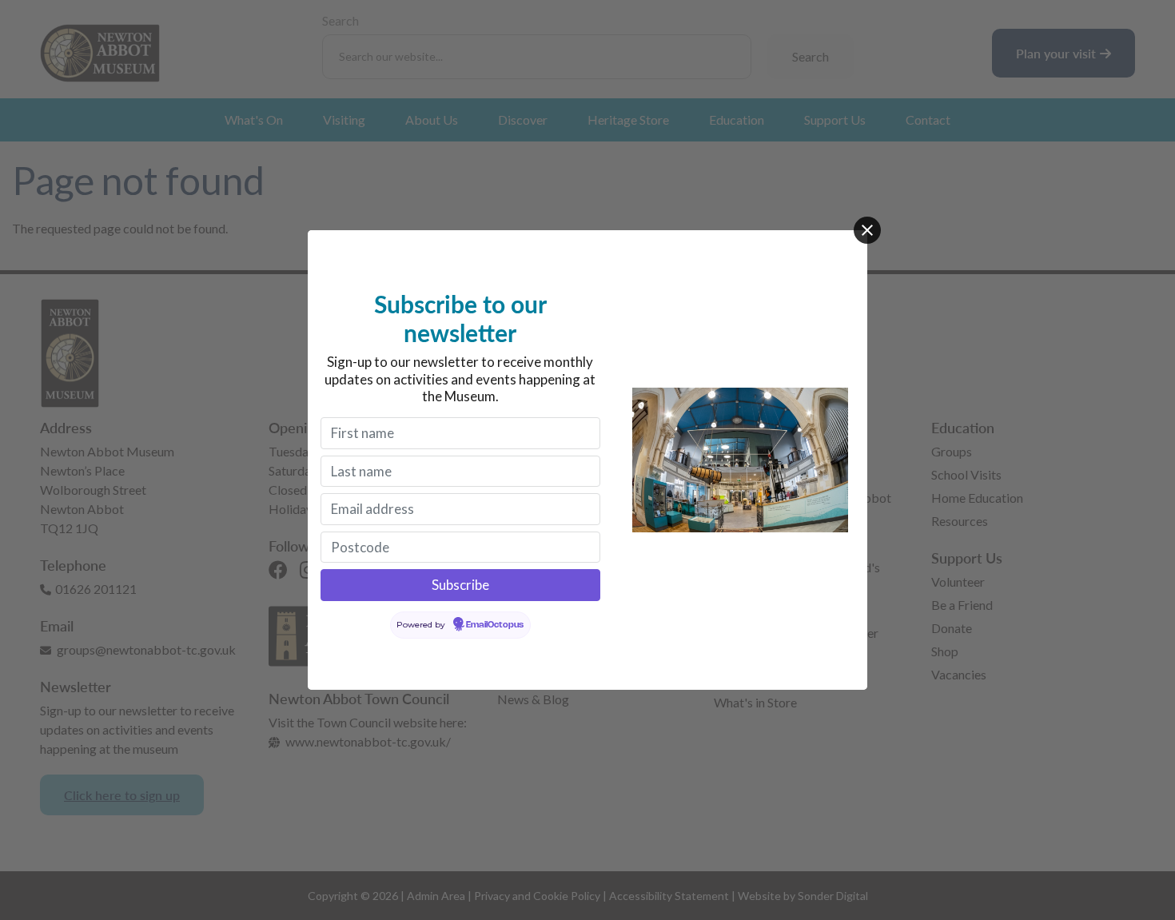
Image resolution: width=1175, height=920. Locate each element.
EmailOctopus (495, 625)
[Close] (867, 230)
